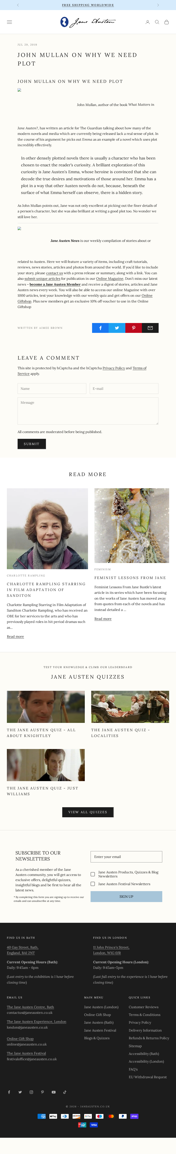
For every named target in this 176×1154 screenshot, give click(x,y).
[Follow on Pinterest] (42, 1092)
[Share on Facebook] (100, 328)
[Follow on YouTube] (54, 1092)
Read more (15, 636)
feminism (102, 569)
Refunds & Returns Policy (149, 1038)
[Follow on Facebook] (9, 1092)
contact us (54, 273)
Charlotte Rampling (26, 575)
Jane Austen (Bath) (99, 1022)
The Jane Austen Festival (26, 1053)
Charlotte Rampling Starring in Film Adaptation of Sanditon (46, 590)
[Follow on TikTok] (65, 1092)
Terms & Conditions (144, 1015)
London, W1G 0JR (107, 953)
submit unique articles (42, 278)
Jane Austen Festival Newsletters (124, 884)
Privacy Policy (114, 368)
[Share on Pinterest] (134, 328)
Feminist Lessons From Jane (130, 577)
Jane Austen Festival (100, 1030)
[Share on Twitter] (117, 328)
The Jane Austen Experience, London (36, 1021)
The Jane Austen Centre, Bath (30, 1007)
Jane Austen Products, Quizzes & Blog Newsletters (128, 874)
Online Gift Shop (20, 1038)
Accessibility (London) (146, 1061)
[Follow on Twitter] (20, 1092)
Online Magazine (109, 278)
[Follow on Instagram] (31, 1092)
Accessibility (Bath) (144, 1053)
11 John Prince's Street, (111, 947)
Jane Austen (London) (101, 1007)
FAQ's (133, 1069)
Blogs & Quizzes (96, 1038)
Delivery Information (145, 1030)
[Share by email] (150, 328)
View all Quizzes (87, 812)
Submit (32, 444)
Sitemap (135, 1046)
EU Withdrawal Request (148, 1077)
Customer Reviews (143, 1007)
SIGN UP (126, 896)
